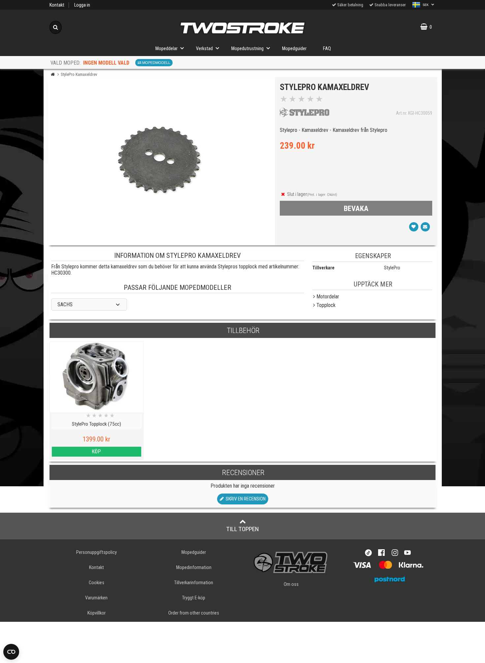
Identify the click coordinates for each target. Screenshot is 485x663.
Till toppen (242, 529)
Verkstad (204, 48)
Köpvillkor (96, 613)
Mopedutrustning (247, 48)
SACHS (65, 304)
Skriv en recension (245, 499)
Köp (96, 451)
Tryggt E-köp (193, 598)
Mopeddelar (166, 48)
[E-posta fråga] (425, 226)
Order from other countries (193, 613)
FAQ (327, 48)
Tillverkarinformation (193, 583)
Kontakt (56, 5)
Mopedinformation (193, 567)
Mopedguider (294, 48)
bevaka (356, 208)
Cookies (96, 583)
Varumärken (96, 598)
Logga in (82, 5)
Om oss (291, 584)
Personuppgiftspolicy (96, 552)
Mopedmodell (155, 63)
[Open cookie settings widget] (11, 652)
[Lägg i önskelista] (413, 226)
